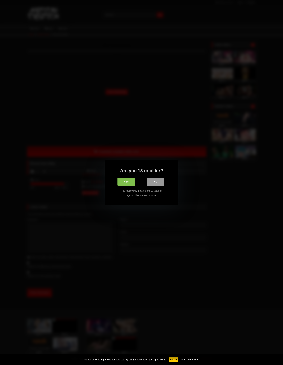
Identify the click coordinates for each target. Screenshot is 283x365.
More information (190, 359)
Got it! (173, 359)
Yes (126, 181)
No (155, 181)
